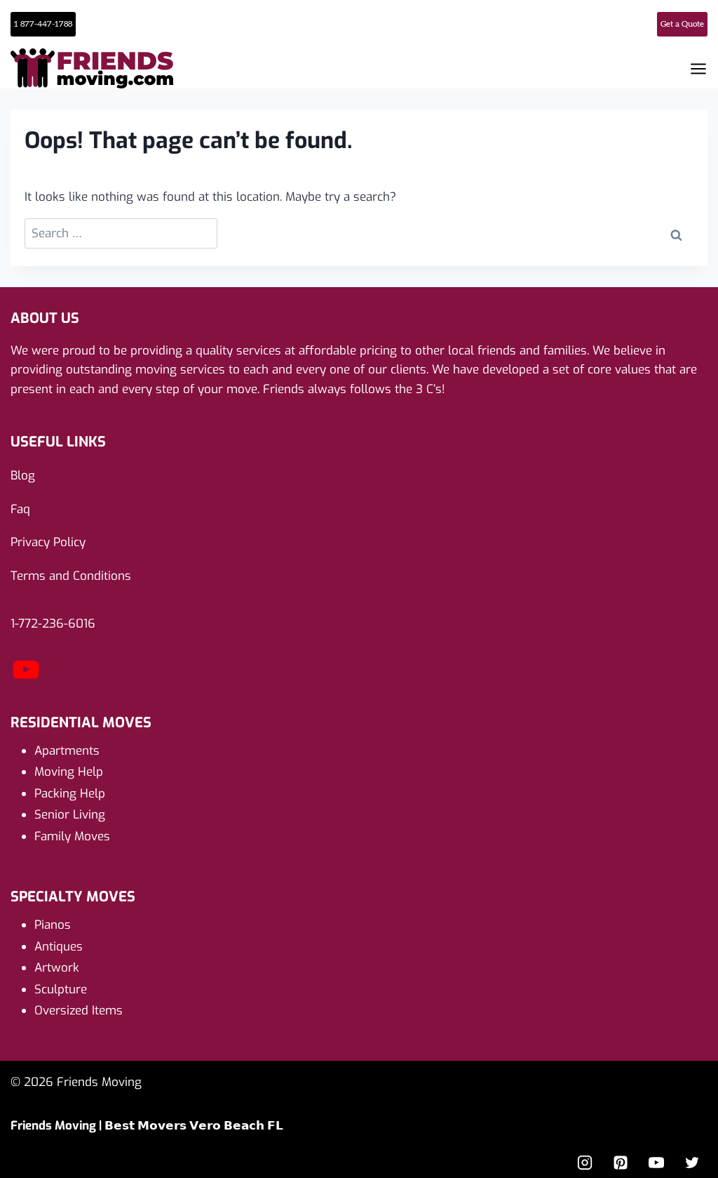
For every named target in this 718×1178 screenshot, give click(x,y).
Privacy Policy (48, 542)
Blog (23, 476)
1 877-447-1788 (43, 24)
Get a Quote (682, 24)
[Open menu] (698, 69)
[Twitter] (692, 1162)
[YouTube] (26, 681)
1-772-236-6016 (53, 624)
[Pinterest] (620, 1162)
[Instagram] (584, 1162)
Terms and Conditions (71, 576)
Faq (20, 509)
